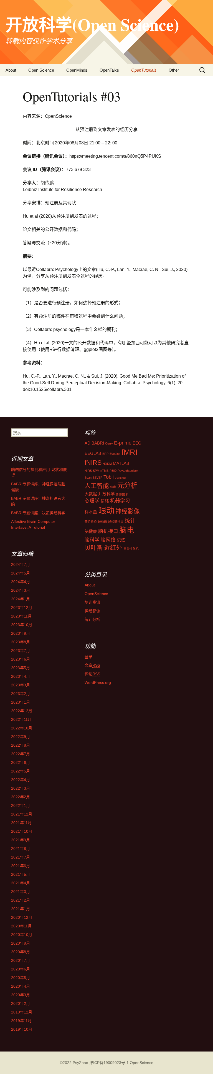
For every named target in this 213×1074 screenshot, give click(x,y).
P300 (113, 470)
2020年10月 (21, 934)
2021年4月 (20, 883)
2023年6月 (20, 659)
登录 (88, 656)
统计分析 (92, 619)
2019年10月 (21, 1029)
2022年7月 (20, 754)
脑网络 (108, 540)
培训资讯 (92, 602)
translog (120, 477)
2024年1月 (20, 599)
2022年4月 (20, 779)
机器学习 (120, 500)
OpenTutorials (143, 70)
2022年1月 (20, 805)
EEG (137, 443)
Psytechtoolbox (128, 470)
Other (174, 70)
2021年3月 (20, 891)
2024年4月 (20, 581)
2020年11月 (21, 926)
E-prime (122, 443)
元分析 (127, 485)
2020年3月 (20, 995)
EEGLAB (93, 453)
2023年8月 (20, 642)
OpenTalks (109, 70)
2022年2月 (20, 797)
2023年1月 (20, 702)
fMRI (129, 452)
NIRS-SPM (92, 470)
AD (87, 443)
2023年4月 (20, 676)
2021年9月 (20, 840)
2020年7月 (20, 960)
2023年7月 (20, 650)
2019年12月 (21, 1012)
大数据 (91, 494)
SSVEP (97, 477)
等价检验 (91, 521)
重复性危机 (131, 548)
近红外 (113, 547)
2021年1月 (20, 909)
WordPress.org (98, 682)
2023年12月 (21, 607)
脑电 (126, 530)
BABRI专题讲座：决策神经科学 (38, 513)
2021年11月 (21, 822)
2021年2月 (20, 900)
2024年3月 (20, 590)
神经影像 (127, 511)
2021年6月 (20, 866)
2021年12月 (21, 814)
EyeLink (115, 453)
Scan (88, 477)
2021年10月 (21, 831)
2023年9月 (20, 633)
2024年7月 (20, 564)
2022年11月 (21, 719)
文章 (92, 665)
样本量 (91, 512)
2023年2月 (20, 693)
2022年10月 (21, 728)
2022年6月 (20, 762)
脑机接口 (108, 531)
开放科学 (106, 494)
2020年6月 (20, 969)
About (11, 70)
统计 (130, 521)
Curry (109, 443)
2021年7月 (20, 857)
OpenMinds (76, 70)
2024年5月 (20, 573)
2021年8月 (20, 848)
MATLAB (121, 463)
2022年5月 (20, 771)
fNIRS (93, 462)
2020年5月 (20, 977)
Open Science (41, 70)
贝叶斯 (94, 547)
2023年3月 (20, 685)
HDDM (107, 463)
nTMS (104, 470)
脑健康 (91, 531)
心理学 (92, 500)
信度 (113, 486)
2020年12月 (21, 917)
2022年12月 (21, 711)
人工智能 (97, 485)
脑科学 (92, 540)
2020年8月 (20, 952)
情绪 (105, 501)
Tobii (108, 477)
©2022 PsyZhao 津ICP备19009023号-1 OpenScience (106, 1062)
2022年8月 (20, 745)
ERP (105, 453)
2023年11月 (21, 616)
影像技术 (122, 494)
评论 (92, 674)
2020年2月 (20, 1003)
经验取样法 (115, 521)
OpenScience (96, 593)
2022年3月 (20, 788)
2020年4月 (20, 986)
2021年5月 (20, 874)
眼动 (106, 510)
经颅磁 (102, 521)
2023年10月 (21, 625)
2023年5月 (20, 668)
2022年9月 (20, 736)
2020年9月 (20, 943)
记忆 (121, 540)
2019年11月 (21, 1020)
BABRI (98, 443)
